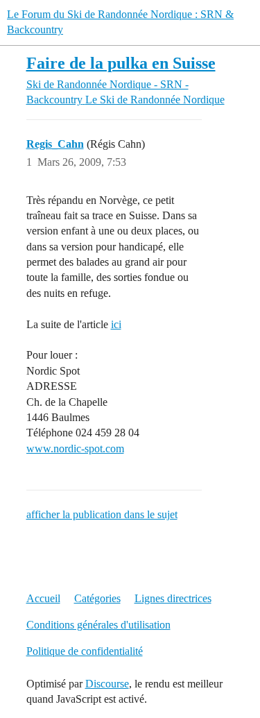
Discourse (107, 684)
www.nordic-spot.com (75, 448)
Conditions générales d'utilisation (98, 625)
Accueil (43, 598)
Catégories (97, 598)
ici (116, 324)
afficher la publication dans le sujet (101, 514)
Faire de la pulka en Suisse (121, 62)
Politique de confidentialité (84, 651)
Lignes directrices (173, 598)
